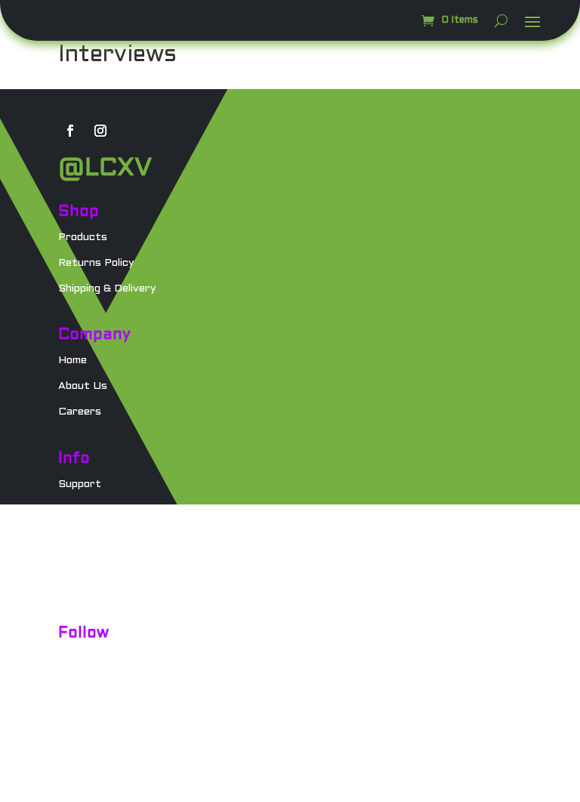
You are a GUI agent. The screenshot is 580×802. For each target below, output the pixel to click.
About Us (82, 386)
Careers (79, 412)
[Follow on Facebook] (70, 131)
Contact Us (89, 510)
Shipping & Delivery (107, 289)
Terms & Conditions (109, 586)
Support (79, 484)
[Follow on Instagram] (100, 131)
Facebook (82, 684)
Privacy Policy (94, 561)
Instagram (84, 659)
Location (80, 535)
